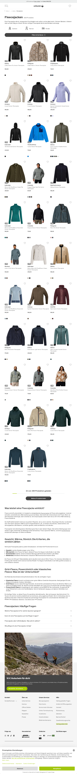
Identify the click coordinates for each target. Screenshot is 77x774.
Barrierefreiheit (60, 717)
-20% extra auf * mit (38, 1)
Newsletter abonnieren (15, 688)
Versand (58, 707)
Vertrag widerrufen (62, 724)
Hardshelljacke (65, 530)
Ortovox (39, 599)
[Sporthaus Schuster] (38, 6)
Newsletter (25, 714)
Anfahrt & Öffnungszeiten (64, 704)
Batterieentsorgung (45, 720)
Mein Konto (42, 704)
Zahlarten (59, 714)
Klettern (48, 589)
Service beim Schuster (45, 707)
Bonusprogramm (44, 701)
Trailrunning (46, 585)
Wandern (68, 585)
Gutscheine (42, 714)
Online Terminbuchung (46, 710)
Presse (24, 717)
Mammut (21, 599)
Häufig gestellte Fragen (63, 701)
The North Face (29, 599)
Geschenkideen (44, 717)
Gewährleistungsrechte (63, 720)
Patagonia (15, 599)
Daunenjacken (45, 513)
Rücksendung (60, 710)
